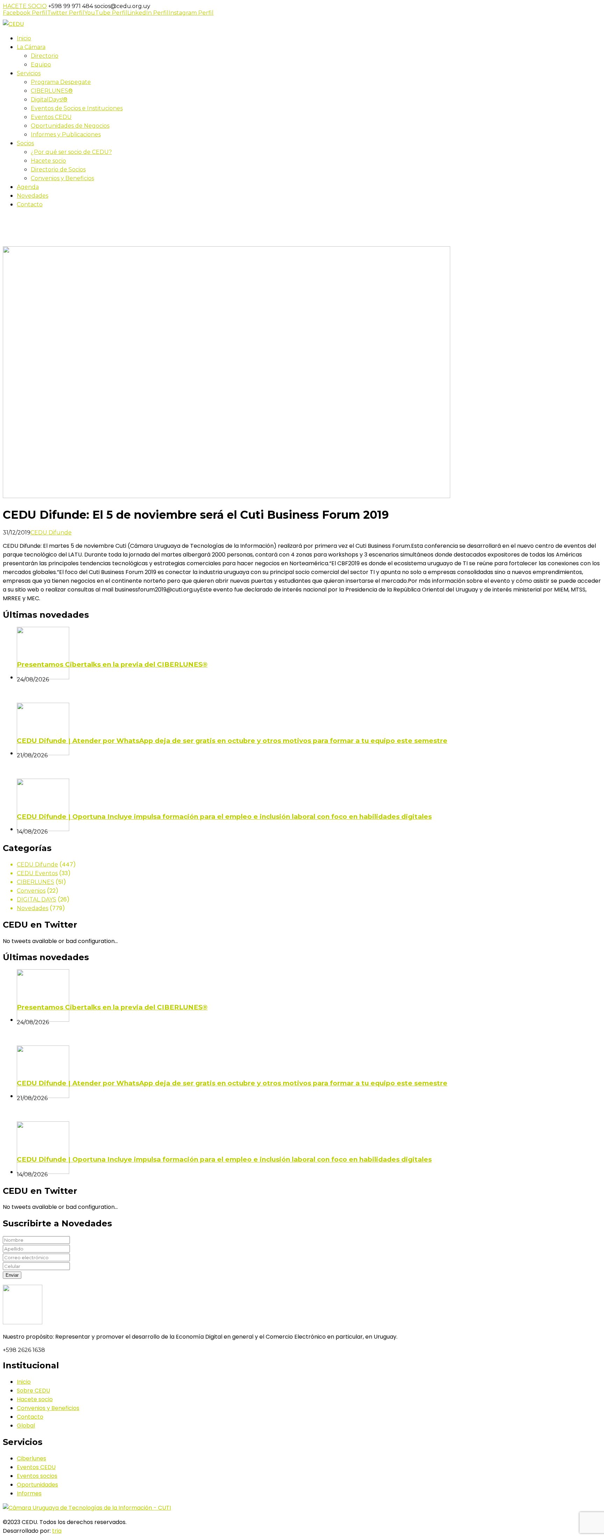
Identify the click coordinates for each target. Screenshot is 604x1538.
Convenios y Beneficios (48, 1408)
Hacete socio (35, 1399)
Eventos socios (37, 1476)
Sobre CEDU (33, 1391)
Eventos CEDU (36, 1467)
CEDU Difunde (51, 532)
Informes (29, 1493)
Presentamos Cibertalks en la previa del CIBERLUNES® (112, 664)
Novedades (32, 908)
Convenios (31, 890)
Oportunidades (37, 1485)
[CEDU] (13, 24)
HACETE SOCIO (25, 6)
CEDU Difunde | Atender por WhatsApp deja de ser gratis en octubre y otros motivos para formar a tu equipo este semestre (232, 741)
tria (57, 1531)
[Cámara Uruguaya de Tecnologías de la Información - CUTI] (87, 1508)
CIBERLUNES (35, 882)
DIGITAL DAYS (36, 899)
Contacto (30, 1417)
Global (26, 1426)
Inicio (10, 242)
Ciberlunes (31, 1458)
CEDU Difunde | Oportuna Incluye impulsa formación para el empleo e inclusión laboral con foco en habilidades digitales (224, 817)
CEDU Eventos (37, 873)
